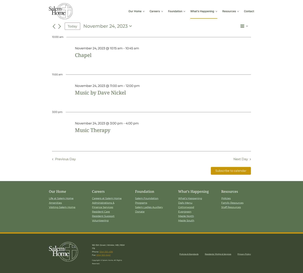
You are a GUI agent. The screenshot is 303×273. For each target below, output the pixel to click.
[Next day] (60, 26)
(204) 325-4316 (106, 252)
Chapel (83, 55)
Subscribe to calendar (230, 171)
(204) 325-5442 (103, 255)
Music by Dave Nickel (100, 92)
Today (72, 26)
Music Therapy (92, 130)
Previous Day (65, 159)
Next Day (240, 159)
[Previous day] (54, 26)
